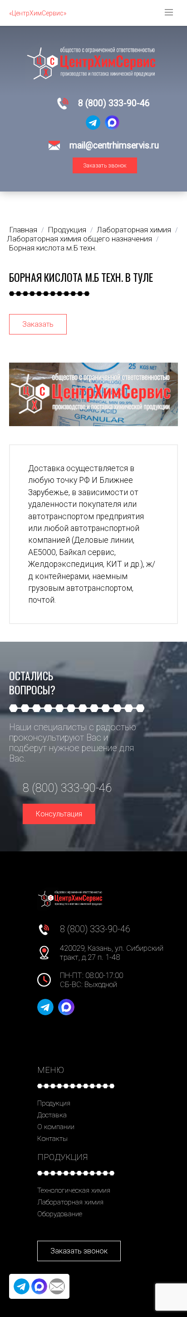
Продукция (53, 1103)
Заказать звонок (105, 165)
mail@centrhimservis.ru (114, 145)
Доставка (52, 1115)
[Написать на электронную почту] (57, 1286)
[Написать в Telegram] (93, 122)
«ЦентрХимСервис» (37, 13)
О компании (55, 1127)
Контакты (52, 1139)
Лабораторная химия (70, 1202)
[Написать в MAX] (112, 122)
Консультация (59, 814)
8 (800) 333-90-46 (114, 103)
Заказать (38, 324)
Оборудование (59, 1214)
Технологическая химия (73, 1190)
